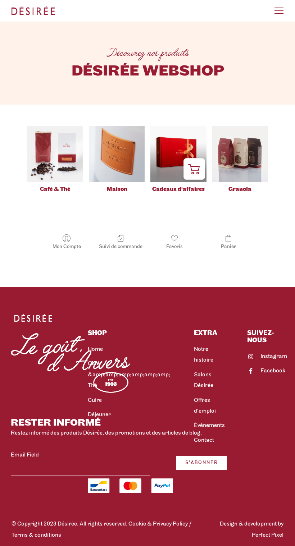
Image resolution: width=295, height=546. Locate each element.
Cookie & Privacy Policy (158, 524)
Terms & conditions (37, 535)
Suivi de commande (120, 246)
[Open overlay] (278, 11)
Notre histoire (203, 355)
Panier (228, 246)
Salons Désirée (203, 380)
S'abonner (201, 462)
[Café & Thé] (55, 154)
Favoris (174, 246)
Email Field (25, 455)
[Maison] (117, 154)
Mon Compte (67, 246)
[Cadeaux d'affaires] (178, 154)
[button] (194, 169)
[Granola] (240, 154)
